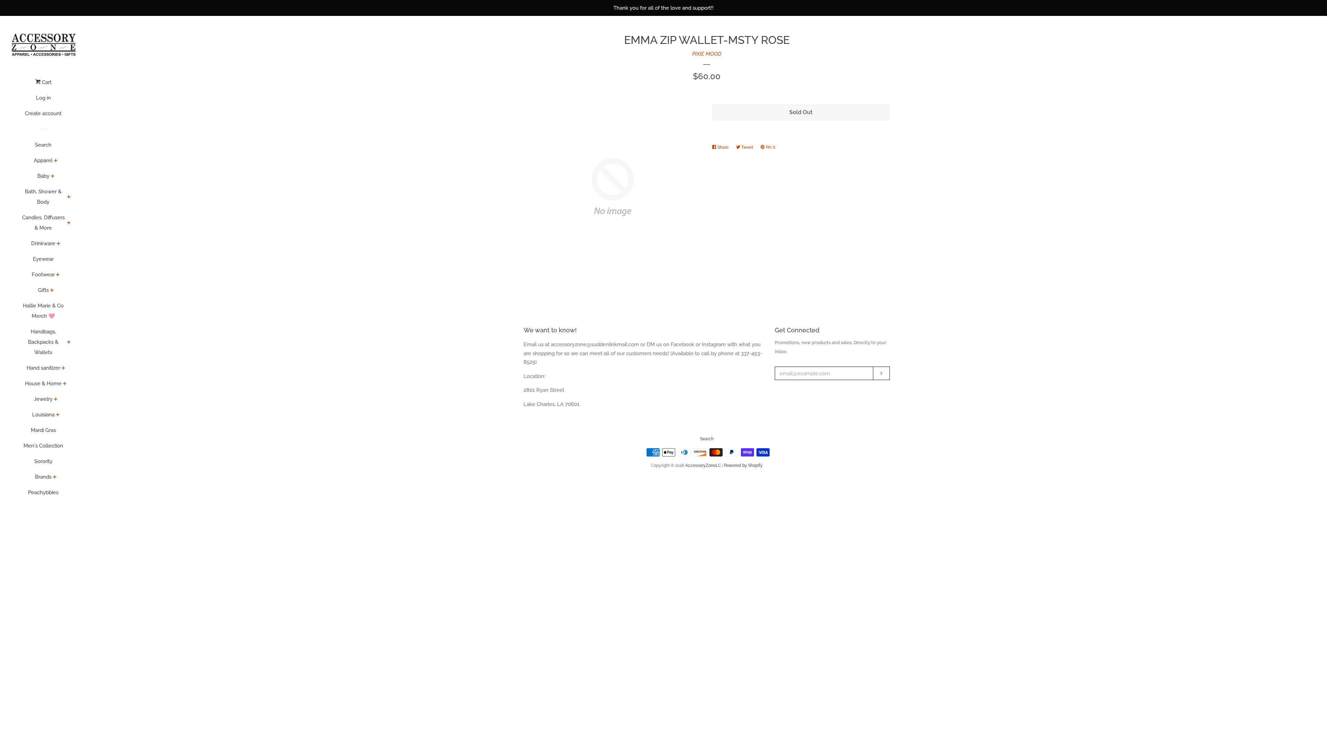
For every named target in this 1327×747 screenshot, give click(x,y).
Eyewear (43, 259)
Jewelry (43, 399)
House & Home (43, 383)
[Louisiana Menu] (58, 415)
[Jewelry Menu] (56, 399)
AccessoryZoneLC (703, 465)
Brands (43, 477)
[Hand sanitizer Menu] (63, 368)
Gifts (43, 290)
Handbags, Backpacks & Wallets (43, 342)
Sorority (43, 461)
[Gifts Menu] (52, 290)
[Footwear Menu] (58, 275)
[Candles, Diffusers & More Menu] (69, 223)
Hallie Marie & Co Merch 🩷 (43, 311)
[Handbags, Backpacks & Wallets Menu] (69, 342)
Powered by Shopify (743, 465)
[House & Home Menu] (65, 384)
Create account (43, 113)
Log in (43, 98)
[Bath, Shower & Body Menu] (69, 197)
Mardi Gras (43, 430)
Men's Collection (43, 446)
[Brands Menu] (54, 477)
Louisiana (43, 415)
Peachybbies (43, 492)
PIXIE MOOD (706, 54)
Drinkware (43, 243)
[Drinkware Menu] (58, 244)
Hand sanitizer (43, 368)
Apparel (43, 160)
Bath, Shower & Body (43, 196)
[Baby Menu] (52, 176)
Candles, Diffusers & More (43, 222)
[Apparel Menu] (56, 161)
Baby (43, 176)
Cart (45, 82)
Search (43, 145)
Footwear (43, 274)
